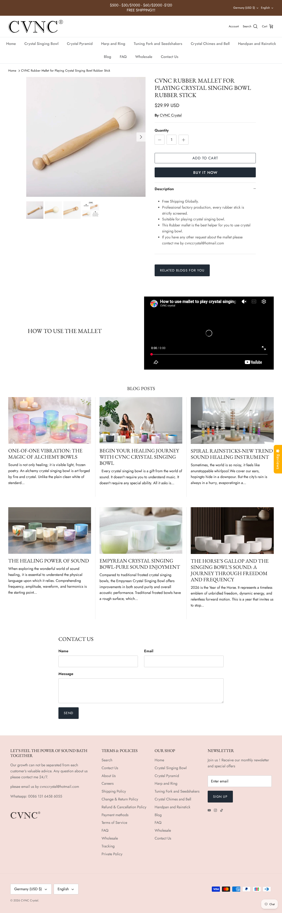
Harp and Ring (113, 43)
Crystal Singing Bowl (41, 43)
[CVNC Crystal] (35, 26)
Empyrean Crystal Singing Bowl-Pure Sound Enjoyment (140, 563)
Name (63, 651)
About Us (109, 775)
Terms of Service (114, 822)
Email (148, 651)
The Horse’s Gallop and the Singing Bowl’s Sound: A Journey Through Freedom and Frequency (230, 570)
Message (65, 673)
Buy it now (205, 172)
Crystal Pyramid (80, 43)
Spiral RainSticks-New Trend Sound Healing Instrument (232, 453)
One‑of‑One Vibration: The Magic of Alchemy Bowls (45, 453)
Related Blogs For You (182, 270)
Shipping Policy (114, 791)
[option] (86, 137)
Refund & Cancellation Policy (124, 807)
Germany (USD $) (244, 8)
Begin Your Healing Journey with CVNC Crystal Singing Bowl (139, 456)
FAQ (123, 56)
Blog (107, 56)
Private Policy (112, 854)
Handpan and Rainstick (257, 43)
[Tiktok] (221, 810)
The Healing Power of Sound (48, 560)
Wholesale (143, 56)
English (265, 8)
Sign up (220, 796)
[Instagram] (215, 810)
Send (68, 713)
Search (107, 760)
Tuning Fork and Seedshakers (158, 43)
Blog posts (141, 388)
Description (164, 189)
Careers (108, 783)
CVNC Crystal (171, 115)
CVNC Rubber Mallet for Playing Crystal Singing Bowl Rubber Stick (65, 70)
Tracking (108, 846)
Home (11, 43)
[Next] (141, 137)
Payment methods (115, 815)
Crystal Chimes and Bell (210, 43)
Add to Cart (205, 158)
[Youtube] (209, 810)
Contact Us (169, 56)
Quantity (162, 130)
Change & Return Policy (120, 799)
